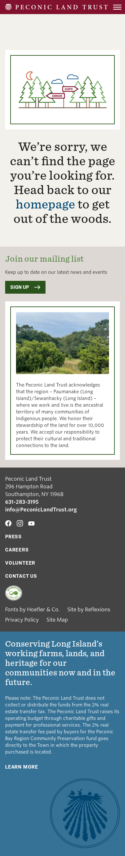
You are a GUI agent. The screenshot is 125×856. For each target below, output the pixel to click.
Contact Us (21, 576)
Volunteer (20, 563)
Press (13, 537)
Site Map (57, 620)
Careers (17, 550)
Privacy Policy (22, 620)
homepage (45, 204)
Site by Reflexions (88, 610)
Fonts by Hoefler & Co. (32, 610)
